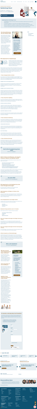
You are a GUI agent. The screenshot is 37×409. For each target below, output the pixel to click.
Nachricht (12, 334)
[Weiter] (35, 356)
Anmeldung (9, 398)
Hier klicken (15, 347)
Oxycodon (2, 393)
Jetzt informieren (4, 368)
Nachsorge (17, 400)
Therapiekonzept (17, 397)
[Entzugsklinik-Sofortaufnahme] (35, 407)
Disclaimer (19, 374)
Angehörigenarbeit (17, 398)
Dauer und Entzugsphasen (30, 33)
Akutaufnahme (9, 397)
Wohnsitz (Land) (12, 328)
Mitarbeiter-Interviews (18, 406)
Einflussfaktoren (30, 34)
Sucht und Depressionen (17, 392)
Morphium (9, 391)
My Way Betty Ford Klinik (3, 6)
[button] (35, 1)
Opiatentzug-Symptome (13, 245)
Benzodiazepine (10, 390)
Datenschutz (31, 396)
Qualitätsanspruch (24, 399)
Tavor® (9, 394)
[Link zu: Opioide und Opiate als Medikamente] (14, 356)
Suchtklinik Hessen (3, 401)
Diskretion (23, 397)
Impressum (31, 397)
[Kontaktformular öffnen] (35, 404)
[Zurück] (1, 356)
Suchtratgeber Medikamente (10, 11)
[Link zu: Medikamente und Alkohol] (32, 356)
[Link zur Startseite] (3, 1)
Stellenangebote (17, 405)
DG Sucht (2, 405)
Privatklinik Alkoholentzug (3, 397)
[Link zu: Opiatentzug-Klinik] (5, 356)
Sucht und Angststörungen (17, 390)
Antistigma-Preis (2, 406)
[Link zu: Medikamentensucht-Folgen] (23, 356)
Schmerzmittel (10, 393)
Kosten (8, 399)
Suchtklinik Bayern (3, 400)
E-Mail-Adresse (12, 331)
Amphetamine (3, 391)
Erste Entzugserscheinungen (31, 35)
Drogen (2, 390)
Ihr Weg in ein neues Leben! (17, 53)
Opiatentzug (13, 151)
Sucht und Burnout (17, 391)
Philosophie (23, 398)
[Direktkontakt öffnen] (35, 402)
